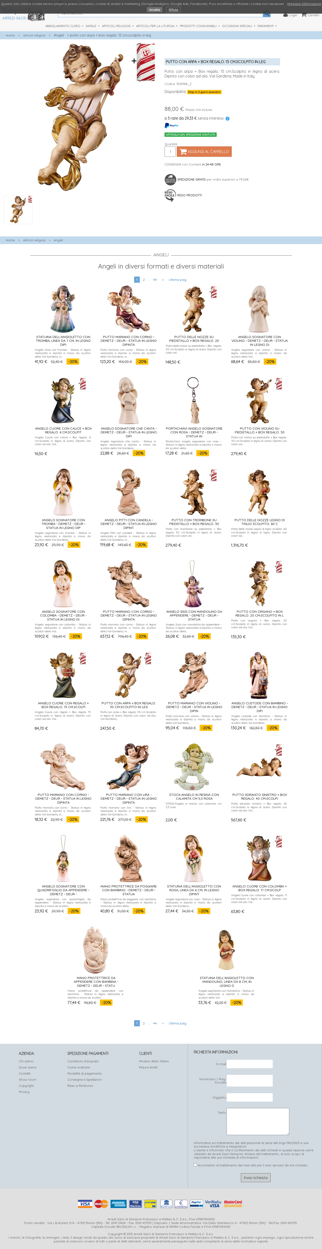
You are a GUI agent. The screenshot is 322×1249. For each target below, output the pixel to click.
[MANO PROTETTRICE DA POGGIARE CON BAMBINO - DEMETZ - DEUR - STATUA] (128, 857)
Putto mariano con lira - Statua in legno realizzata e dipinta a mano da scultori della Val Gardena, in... (128, 811)
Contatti (24, 1073)
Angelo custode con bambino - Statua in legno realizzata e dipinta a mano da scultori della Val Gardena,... (259, 719)
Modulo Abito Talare (154, 1061)
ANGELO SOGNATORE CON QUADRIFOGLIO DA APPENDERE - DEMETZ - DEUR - (63, 890)
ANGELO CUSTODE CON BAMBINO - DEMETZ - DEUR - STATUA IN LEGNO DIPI (259, 707)
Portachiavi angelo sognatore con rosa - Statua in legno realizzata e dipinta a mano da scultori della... (194, 444)
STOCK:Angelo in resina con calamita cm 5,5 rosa (194, 805)
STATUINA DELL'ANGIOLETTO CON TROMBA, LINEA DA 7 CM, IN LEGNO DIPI (63, 341)
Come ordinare (78, 1067)
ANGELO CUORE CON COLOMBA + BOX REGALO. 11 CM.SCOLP (259, 888)
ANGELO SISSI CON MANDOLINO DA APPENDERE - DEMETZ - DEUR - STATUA (194, 615)
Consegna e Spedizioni (84, 1079)
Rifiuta (173, 10)
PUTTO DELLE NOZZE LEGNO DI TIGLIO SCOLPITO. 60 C (260, 522)
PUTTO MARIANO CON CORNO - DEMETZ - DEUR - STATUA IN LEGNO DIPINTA (129, 341)
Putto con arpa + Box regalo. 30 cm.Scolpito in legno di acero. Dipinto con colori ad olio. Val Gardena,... (128, 715)
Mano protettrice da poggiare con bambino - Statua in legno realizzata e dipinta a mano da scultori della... (128, 902)
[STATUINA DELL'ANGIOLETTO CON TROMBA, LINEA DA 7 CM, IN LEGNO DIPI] (62, 308)
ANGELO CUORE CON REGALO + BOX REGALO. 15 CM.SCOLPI (63, 705)
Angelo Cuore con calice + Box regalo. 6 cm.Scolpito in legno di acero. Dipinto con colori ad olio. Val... (63, 440)
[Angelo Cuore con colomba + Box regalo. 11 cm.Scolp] (259, 857)
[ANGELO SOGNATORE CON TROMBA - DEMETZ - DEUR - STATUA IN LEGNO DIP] (63, 491)
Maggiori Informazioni (304, 4)
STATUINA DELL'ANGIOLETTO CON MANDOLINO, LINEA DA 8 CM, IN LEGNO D (227, 982)
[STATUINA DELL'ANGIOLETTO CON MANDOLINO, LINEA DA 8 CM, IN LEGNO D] (226, 949)
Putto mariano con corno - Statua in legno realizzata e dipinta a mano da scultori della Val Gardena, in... (128, 353)
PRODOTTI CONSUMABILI (199, 26)
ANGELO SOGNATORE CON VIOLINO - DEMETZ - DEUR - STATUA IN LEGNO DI (259, 341)
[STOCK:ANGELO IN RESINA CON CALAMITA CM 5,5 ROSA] (194, 765)
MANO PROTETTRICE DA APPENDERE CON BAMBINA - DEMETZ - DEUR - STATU (96, 982)
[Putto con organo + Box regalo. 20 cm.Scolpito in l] (259, 582)
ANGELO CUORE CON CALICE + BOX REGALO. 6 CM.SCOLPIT (63, 430)
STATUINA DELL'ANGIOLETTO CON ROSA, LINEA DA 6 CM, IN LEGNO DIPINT (194, 890)
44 (155, 280)
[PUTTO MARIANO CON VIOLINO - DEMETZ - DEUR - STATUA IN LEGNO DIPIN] (193, 674)
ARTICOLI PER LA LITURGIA (155, 26)
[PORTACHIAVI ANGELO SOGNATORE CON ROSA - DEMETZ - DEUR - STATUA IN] (193, 399)
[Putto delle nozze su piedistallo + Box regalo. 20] (193, 308)
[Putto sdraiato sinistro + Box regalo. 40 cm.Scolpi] (259, 765)
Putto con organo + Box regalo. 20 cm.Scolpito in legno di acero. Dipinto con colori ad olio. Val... (259, 624)
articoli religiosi (34, 35)
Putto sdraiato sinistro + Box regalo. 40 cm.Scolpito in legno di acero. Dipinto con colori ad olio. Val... (259, 807)
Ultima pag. (178, 280)
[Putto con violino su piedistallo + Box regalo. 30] (259, 399)
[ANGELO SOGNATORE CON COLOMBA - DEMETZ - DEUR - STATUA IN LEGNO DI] (63, 582)
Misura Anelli (148, 1067)
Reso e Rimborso (80, 1086)
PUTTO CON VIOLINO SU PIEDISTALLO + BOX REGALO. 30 (260, 430)
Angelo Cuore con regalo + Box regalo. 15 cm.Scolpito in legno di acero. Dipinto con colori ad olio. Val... (63, 715)
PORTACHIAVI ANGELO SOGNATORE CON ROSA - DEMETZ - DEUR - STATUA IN (194, 432)
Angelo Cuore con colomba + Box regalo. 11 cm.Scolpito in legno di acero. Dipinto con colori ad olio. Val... (259, 898)
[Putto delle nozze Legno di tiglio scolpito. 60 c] (259, 491)
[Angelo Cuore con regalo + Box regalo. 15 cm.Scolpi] (63, 674)
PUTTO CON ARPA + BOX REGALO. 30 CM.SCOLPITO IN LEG (129, 705)
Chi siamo (26, 1061)
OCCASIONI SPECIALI (237, 26)
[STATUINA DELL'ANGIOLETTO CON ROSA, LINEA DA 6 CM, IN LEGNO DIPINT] (194, 857)
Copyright (26, 1086)
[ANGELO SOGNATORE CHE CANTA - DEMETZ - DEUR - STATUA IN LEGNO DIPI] (128, 399)
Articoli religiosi (34, 240)
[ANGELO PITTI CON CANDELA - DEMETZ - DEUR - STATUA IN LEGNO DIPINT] (128, 491)
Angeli (59, 35)
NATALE (91, 26)
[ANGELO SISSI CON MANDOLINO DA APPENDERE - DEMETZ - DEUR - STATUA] (194, 582)
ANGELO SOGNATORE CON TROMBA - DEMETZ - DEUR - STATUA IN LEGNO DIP (63, 524)
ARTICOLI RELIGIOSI (117, 26)
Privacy (24, 1092)
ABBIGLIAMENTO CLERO (63, 26)
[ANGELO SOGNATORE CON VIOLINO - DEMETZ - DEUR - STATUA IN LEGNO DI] (259, 308)
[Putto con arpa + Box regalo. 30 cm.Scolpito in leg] (128, 674)
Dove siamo (28, 1067)
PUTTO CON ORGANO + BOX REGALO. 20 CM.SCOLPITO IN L (259, 613)
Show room (27, 1079)
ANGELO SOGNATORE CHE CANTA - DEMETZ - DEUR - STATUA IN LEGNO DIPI (129, 432)
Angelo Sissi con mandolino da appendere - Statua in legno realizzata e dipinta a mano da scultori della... (194, 628)
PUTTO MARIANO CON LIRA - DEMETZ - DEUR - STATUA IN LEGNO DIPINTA (129, 799)
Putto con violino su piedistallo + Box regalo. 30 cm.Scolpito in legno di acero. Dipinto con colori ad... (259, 440)
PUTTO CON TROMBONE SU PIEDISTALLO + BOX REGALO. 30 (194, 522)
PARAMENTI (266, 26)
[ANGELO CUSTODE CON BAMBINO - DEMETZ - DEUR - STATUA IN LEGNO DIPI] (259, 674)
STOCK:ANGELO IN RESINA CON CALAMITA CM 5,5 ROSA (194, 797)
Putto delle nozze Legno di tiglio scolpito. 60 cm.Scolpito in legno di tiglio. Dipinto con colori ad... (259, 532)
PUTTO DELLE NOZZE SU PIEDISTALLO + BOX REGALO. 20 (194, 339)
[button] (80, 226)
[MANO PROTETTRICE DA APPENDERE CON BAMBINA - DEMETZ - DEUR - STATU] (95, 949)
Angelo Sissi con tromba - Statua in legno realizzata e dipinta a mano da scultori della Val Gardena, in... (63, 353)
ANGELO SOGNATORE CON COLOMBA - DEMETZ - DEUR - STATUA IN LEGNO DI (63, 615)
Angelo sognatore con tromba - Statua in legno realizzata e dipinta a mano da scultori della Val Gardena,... (63, 536)
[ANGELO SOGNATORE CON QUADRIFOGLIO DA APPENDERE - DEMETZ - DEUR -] (63, 857)
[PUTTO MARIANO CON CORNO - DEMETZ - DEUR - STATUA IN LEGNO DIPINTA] (128, 308)
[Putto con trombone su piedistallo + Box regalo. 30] (193, 491)
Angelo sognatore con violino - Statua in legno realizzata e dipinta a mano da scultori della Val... (259, 353)
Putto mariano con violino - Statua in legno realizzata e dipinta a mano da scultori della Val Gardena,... (194, 719)
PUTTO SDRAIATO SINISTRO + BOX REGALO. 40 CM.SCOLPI (259, 797)
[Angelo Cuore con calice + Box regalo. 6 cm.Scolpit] (63, 399)
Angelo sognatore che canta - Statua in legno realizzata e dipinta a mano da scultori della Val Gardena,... (128, 444)
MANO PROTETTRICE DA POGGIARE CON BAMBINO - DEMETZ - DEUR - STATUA (129, 890)
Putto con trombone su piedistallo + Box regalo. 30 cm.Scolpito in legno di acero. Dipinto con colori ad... (194, 532)
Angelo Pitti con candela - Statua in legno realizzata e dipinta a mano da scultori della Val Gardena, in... (128, 536)
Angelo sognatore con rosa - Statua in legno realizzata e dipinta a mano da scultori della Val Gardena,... (194, 902)
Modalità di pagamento (84, 1073)
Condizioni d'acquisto (83, 1061)
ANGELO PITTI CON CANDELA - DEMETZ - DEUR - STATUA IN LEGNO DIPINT (129, 524)
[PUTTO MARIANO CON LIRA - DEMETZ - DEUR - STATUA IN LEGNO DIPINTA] (128, 765)
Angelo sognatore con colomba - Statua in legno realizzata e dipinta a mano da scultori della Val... (63, 628)
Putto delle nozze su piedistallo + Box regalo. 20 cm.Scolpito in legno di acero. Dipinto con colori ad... (194, 349)
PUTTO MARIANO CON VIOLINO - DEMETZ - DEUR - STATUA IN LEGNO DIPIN (194, 707)
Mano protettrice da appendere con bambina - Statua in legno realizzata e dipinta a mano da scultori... (96, 994)
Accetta (154, 10)
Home (10, 35)
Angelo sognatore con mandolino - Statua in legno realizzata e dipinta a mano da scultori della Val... (226, 994)
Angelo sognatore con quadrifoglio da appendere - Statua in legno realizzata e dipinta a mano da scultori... (63, 902)
